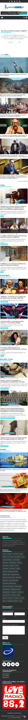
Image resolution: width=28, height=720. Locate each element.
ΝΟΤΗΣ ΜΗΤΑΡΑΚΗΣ (13, 580)
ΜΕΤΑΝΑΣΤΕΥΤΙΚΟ (15, 574)
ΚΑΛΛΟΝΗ (11, 565)
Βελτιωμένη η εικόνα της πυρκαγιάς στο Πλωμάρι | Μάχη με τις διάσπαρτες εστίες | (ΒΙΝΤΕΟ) (13, 95)
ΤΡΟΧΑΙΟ (22, 598)
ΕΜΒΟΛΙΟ (20, 562)
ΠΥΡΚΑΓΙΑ (14, 595)
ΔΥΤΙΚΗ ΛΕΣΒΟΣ (16, 559)
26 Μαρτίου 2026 (5, 234)
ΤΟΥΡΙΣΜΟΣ (16, 598)
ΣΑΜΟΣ (18, 595)
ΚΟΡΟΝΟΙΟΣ (5, 568)
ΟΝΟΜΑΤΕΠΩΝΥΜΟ (9, 611)
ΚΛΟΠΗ (16, 565)
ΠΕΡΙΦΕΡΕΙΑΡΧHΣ (6, 592)
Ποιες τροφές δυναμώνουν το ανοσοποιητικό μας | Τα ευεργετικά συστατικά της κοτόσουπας (13, 490)
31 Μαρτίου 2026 (5, 204)
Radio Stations (6, 674)
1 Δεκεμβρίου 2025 (5, 378)
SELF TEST (15, 554)
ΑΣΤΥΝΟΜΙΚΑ (3, 418)
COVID (4, 554)
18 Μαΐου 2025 (4, 319)
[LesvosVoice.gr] (2, 17)
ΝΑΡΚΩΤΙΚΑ (5, 580)
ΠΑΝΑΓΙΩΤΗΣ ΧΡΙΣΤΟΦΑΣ (8, 586)
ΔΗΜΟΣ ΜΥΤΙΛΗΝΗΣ (7, 559)
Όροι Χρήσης (5, 675)
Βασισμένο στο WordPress (8, 716)
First (3, 616)
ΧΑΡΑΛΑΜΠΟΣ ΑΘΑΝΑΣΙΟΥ (12, 601)
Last (15, 616)
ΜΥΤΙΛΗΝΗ (18, 577)
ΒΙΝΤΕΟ (2, 244)
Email (4, 619)
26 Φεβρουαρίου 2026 (6, 294)
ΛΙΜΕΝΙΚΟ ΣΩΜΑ (6, 574)
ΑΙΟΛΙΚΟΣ (5, 557)
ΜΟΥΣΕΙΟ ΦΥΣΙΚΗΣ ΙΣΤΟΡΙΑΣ (9, 577)
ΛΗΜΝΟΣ (5, 571)
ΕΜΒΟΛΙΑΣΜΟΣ (13, 562)
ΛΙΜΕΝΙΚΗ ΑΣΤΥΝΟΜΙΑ (13, 571)
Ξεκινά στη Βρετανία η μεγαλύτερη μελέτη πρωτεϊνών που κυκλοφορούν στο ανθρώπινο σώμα (13, 510)
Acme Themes (16, 717)
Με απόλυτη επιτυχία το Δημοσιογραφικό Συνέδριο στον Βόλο (13, 470)
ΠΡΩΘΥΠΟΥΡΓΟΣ (6, 595)
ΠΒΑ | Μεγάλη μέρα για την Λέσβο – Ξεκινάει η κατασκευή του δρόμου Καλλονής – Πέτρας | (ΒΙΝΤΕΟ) (13, 156)
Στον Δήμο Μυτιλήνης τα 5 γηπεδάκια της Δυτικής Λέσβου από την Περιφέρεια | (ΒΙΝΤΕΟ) (13, 115)
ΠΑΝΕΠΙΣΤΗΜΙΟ (6, 589)
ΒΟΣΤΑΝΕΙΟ (17, 557)
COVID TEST (9, 554)
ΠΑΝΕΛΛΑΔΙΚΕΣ (18, 586)
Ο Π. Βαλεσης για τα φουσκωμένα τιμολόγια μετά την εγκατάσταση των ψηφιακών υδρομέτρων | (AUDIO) (13, 136)
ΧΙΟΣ (21, 601)
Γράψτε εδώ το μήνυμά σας (11, 625)
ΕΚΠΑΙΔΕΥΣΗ (5, 562)
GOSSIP (2, 301)
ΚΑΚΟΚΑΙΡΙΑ (5, 565)
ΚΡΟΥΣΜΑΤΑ (12, 568)
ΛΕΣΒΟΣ (18, 568)
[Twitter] (13, 664)
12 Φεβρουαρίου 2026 (6, 261)
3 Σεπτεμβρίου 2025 (5, 406)
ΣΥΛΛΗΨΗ (10, 598)
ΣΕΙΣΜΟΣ (5, 598)
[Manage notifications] (24, 717)
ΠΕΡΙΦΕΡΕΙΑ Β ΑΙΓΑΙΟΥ (15, 589)
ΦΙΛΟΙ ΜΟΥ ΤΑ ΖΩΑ (4, 388)
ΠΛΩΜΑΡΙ (14, 592)
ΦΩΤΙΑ (4, 601)
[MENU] (26, 17)
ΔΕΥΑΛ (22, 557)
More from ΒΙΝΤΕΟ (23, 181)
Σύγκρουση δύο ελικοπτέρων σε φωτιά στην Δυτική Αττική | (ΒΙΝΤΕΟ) (13, 75)
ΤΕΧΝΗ (2, 216)
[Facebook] (4, 664)
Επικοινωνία (5, 677)
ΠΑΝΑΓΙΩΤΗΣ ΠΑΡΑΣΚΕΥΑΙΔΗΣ (9, 583)
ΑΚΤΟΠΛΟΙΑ (10, 557)
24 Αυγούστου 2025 (5, 436)
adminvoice (12, 204)
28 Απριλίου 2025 (5, 345)
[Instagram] (9, 664)
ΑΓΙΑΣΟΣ (21, 554)
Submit (5, 637)
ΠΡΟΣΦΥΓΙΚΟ (20, 592)
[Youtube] (17, 664)
